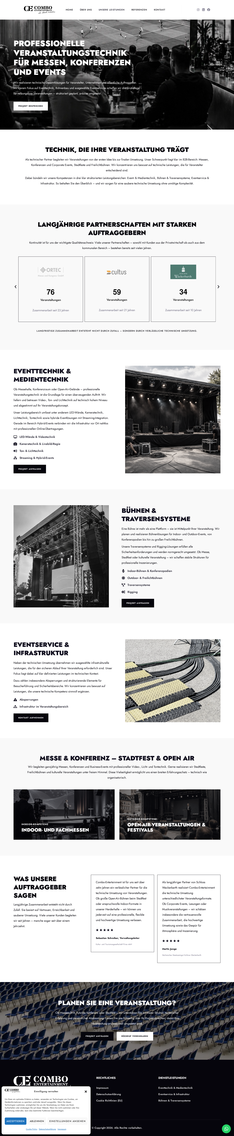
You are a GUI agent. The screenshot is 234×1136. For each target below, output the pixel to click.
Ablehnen (37, 1121)
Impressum (62, 1129)
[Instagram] (198, 9)
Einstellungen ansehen (67, 1121)
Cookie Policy (31, 1129)
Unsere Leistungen (112, 9)
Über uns (86, 9)
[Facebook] (208, 9)
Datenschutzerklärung (47, 1129)
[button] (85, 1091)
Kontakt (159, 9)
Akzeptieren (16, 1121)
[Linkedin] (203, 9)
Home (69, 9)
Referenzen (139, 9)
